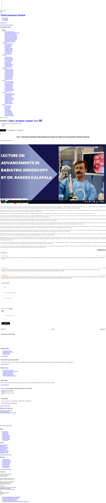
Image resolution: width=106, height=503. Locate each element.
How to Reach (5, 433)
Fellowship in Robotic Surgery (11, 39)
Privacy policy (5, 440)
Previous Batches (8, 102)
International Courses (4, 452)
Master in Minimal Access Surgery (9, 375)
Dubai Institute (5, 19)
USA (3, 125)
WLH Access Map (8, 113)
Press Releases (8, 110)
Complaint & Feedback (9, 115)
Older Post (3, 329)
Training (4, 30)
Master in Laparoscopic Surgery (11, 38)
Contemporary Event (9, 100)
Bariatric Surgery (8, 63)
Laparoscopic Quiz (8, 79)
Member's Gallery (8, 101)
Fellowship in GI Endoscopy (10, 41)
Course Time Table (8, 51)
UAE (3, 124)
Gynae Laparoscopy (9, 60)
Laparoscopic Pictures (9, 74)
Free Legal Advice (8, 88)
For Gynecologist (11, 130)
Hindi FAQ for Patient (9, 90)
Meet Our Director (6, 353)
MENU (5, 27)
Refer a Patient (8, 107)
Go (1, 11)
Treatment (4, 54)
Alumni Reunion (8, 95)
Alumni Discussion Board (10, 94)
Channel (29, 121)
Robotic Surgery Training (8, 351)
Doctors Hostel (5, 432)
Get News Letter (8, 91)
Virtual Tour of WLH (9, 114)
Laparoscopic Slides (9, 75)
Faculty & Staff (8, 106)
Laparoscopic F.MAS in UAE (11, 35)
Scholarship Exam (8, 53)
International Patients (9, 64)
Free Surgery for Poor (9, 85)
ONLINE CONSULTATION (6, 469)
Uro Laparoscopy (8, 61)
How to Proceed (8, 52)
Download (20, 121)
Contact (3, 104)
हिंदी (40, 121)
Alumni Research (8, 96)
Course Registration (4, 356)
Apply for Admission (9, 43)
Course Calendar (6, 354)
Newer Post (102, 329)
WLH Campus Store (9, 83)
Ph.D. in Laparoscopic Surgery (11, 37)
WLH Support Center (9, 81)
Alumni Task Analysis (9, 97)
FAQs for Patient (8, 67)
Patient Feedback (8, 65)
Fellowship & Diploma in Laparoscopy (10, 371)
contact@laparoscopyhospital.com (6, 24)
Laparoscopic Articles (9, 73)
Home (3, 29)
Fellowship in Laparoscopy (8, 370)
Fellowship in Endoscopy (8, 372)
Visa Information (3, 449)
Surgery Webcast (5, 465)
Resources (4, 68)
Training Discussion (9, 48)
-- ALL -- (3, 130)
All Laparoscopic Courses (10, 31)
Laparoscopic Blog (8, 76)
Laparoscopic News (9, 78)
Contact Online (8, 105)
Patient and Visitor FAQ (9, 89)
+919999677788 (3, 22)
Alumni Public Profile (9, 99)
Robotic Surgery (8, 62)
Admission (4, 42)
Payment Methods (8, 46)
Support (4, 80)
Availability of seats (9, 50)
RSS (31, 388)
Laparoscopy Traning (7, 350)
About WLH (4, 431)
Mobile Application (8, 84)
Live (36, 121)
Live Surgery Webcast (9, 82)
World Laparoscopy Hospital (11, 487)
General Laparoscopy (9, 59)
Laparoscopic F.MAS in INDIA (11, 36)
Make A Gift (7, 108)
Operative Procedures (9, 70)
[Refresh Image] (2, 311)
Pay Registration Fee (4, 447)
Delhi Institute (5, 18)
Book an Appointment (4, 445)
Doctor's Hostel (8, 44)
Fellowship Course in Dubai (8, 374)
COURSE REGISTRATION (5, 454)
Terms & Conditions (6, 439)
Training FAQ (7, 47)
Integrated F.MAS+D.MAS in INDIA (12, 32)
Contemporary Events (4, 451)
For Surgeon (20, 130)
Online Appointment (9, 58)
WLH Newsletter (8, 111)
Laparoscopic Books (9, 71)
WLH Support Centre (4, 450)
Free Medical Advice (9, 86)
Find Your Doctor (8, 57)
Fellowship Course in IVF (10, 40)
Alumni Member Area (9, 93)
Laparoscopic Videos (9, 69)
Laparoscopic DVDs (9, 72)
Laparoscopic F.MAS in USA (11, 33)
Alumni (3, 92)
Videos (11, 121)
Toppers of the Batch (9, 103)
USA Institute (5, 20)
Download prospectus (5, 364)
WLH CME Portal (8, 112)
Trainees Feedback (8, 49)
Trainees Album (5, 467)
